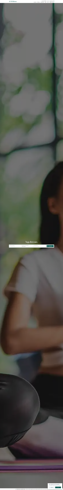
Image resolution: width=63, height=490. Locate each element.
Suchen (50, 246)
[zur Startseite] (13, 1)
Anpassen (52, 487)
